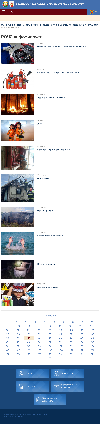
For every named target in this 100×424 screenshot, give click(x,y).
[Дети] (19, 130)
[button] (4, 12)
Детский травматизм (47, 287)
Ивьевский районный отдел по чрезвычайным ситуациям (70, 25)
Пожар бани (43, 178)
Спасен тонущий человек (50, 235)
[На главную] (5, 4)
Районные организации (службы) (25, 25)
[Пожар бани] (19, 188)
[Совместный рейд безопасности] (19, 158)
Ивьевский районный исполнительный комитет (50, 4)
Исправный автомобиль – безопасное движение (61, 46)
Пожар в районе (45, 210)
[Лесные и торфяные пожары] (19, 104)
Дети (39, 123)
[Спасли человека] (19, 269)
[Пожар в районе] (19, 217)
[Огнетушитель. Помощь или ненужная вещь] (19, 79)
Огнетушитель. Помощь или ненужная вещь (59, 72)
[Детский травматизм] (19, 294)
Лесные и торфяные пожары (51, 97)
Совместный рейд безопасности (53, 149)
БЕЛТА (20, 416)
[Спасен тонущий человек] (19, 243)
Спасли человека (46, 264)
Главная (5, 25)
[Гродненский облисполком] (93, 12)
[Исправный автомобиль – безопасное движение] (19, 53)
